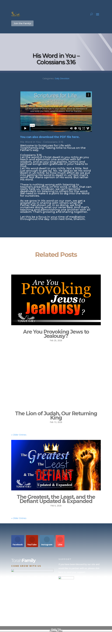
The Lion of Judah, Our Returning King (56, 415)
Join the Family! (22, 23)
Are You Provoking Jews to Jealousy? (56, 333)
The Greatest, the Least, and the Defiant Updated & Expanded (56, 499)
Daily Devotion (62, 78)
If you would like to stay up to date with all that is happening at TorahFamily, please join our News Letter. (79, 616)
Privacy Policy (56, 631)
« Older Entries (18, 434)
